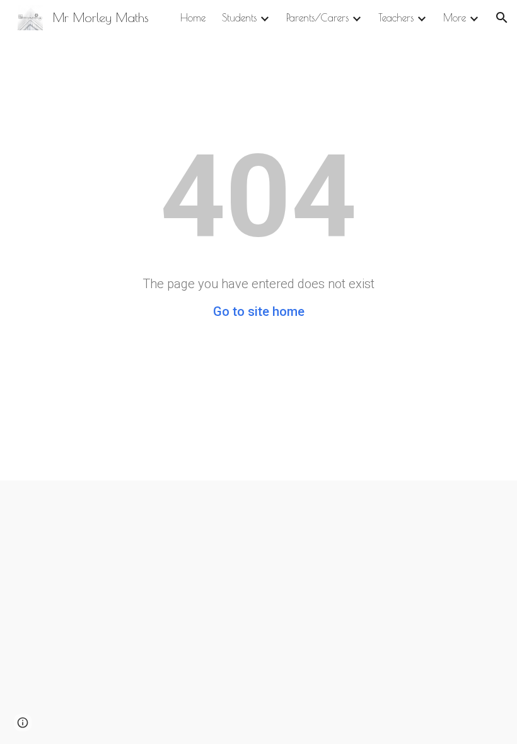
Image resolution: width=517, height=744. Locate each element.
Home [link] (193, 17)
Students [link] (239, 17)
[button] (502, 18)
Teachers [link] (396, 17)
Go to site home (259, 311)
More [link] (454, 17)
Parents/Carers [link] (317, 17)
